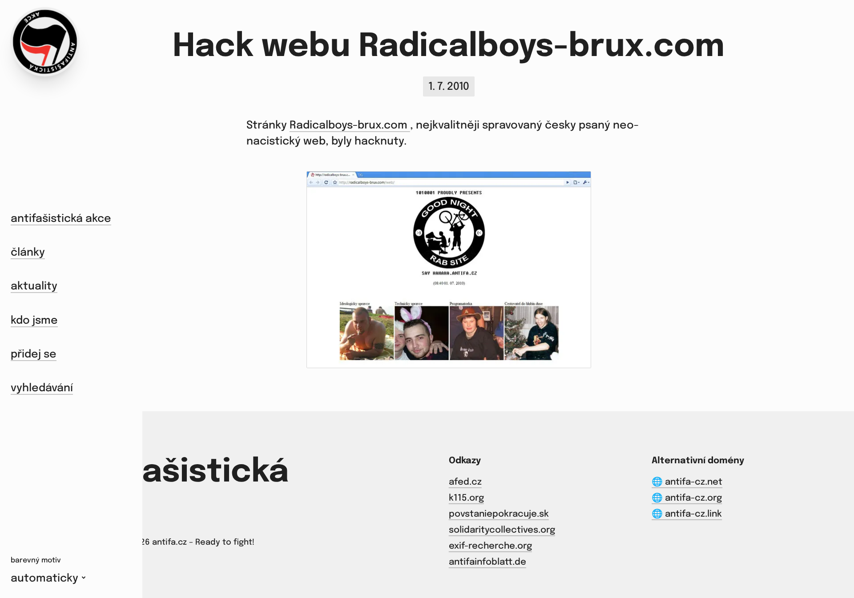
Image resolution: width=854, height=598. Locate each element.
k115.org (466, 498)
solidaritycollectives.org (502, 530)
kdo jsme (34, 320)
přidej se (33, 354)
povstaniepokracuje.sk (499, 514)
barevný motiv (36, 560)
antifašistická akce (61, 219)
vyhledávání (42, 388)
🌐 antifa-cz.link (687, 514)
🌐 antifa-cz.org (687, 498)
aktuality (34, 286)
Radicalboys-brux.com (350, 125)
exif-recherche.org (490, 546)
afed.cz (465, 482)
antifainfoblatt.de (487, 562)
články (28, 252)
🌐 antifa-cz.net (687, 482)
